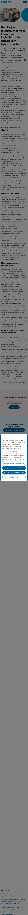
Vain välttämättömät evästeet (14, 472)
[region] (14, 457)
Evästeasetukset (14, 477)
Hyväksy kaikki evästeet (14, 468)
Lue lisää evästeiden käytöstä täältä (13, 463)
